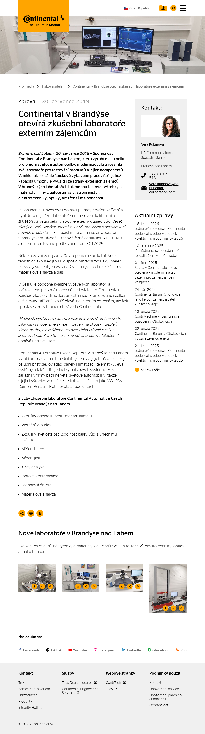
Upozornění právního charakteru (165, 697)
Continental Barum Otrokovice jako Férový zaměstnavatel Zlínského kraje (157, 299)
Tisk (21, 682)
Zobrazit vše (150, 370)
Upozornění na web (164, 689)
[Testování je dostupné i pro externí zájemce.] (80, 578)
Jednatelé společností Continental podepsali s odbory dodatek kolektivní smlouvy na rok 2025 (160, 355)
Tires (110, 689)
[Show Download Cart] (162, 8)
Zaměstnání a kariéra (34, 689)
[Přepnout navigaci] (183, 8)
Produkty (25, 701)
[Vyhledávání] (173, 8)
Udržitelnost (27, 695)
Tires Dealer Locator (77, 682)
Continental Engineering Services (80, 691)
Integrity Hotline (30, 707)
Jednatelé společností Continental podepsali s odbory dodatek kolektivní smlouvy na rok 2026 (160, 233)
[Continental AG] (43, 16)
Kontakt (155, 682)
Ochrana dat (158, 705)
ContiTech (114, 682)
